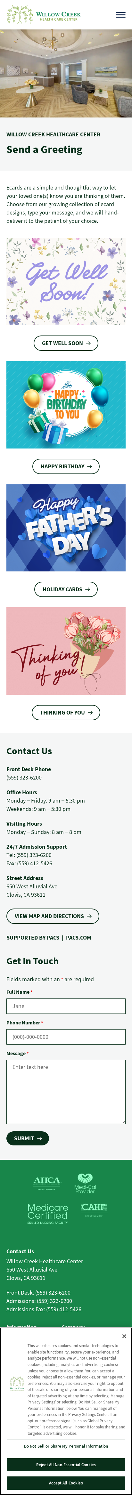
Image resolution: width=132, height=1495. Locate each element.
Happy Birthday (62, 466)
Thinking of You (62, 712)
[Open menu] (121, 15)
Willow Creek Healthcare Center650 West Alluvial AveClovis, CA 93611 (44, 1269)
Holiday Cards (62, 589)
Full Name (19, 992)
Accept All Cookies (66, 1483)
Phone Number (24, 1022)
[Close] (124, 1336)
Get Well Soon (62, 343)
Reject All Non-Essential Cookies (66, 1464)
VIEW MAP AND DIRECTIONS (49, 916)
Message (17, 1053)
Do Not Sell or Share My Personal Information (66, 1446)
